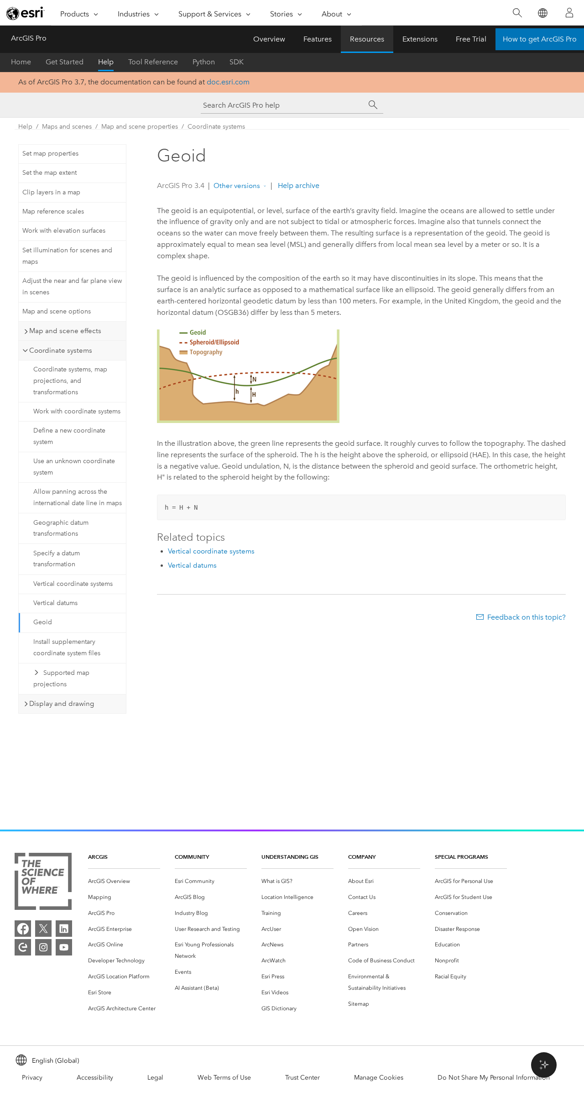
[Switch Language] (542, 13)
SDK (236, 61)
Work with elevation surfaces (63, 231)
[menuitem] (124, 881)
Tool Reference (153, 61)
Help (106, 61)
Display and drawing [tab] (61, 704)
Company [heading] (361, 856)
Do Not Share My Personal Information (494, 1077)
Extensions (420, 39)
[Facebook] (23, 928)
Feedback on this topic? (526, 617)
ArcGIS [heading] (98, 856)
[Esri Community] (23, 947)
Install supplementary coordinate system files (66, 647)
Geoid (42, 622)
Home (21, 61)
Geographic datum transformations (61, 528)
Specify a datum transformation (56, 559)
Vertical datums (55, 603)
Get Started (64, 61)
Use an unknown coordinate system (74, 466)
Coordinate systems (216, 127)
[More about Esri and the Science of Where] (43, 883)
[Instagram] (43, 947)
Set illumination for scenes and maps (67, 256)
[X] (43, 928)
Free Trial (471, 39)
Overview (269, 39)
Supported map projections (61, 678)
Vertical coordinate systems (73, 584)
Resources (367, 39)
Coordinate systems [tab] (60, 350)
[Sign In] (569, 13)
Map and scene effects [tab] (65, 331)
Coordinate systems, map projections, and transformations (70, 380)
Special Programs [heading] (461, 856)
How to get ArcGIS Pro (540, 39)
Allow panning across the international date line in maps (77, 497)
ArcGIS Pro (29, 38)
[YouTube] (64, 947)
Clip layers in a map (51, 192)
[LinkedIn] (64, 928)
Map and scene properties (139, 127)
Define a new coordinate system (69, 436)
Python (204, 61)
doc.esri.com (228, 82)
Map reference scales (53, 211)
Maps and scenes (67, 127)
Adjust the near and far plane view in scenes (72, 286)
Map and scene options (56, 311)
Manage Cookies (378, 1077)
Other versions (237, 186)
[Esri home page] (25, 13)
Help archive (297, 185)
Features (317, 39)
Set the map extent (49, 173)
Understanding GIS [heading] (289, 856)
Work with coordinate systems (76, 411)
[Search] (517, 13)
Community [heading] (192, 856)
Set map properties (50, 153)
